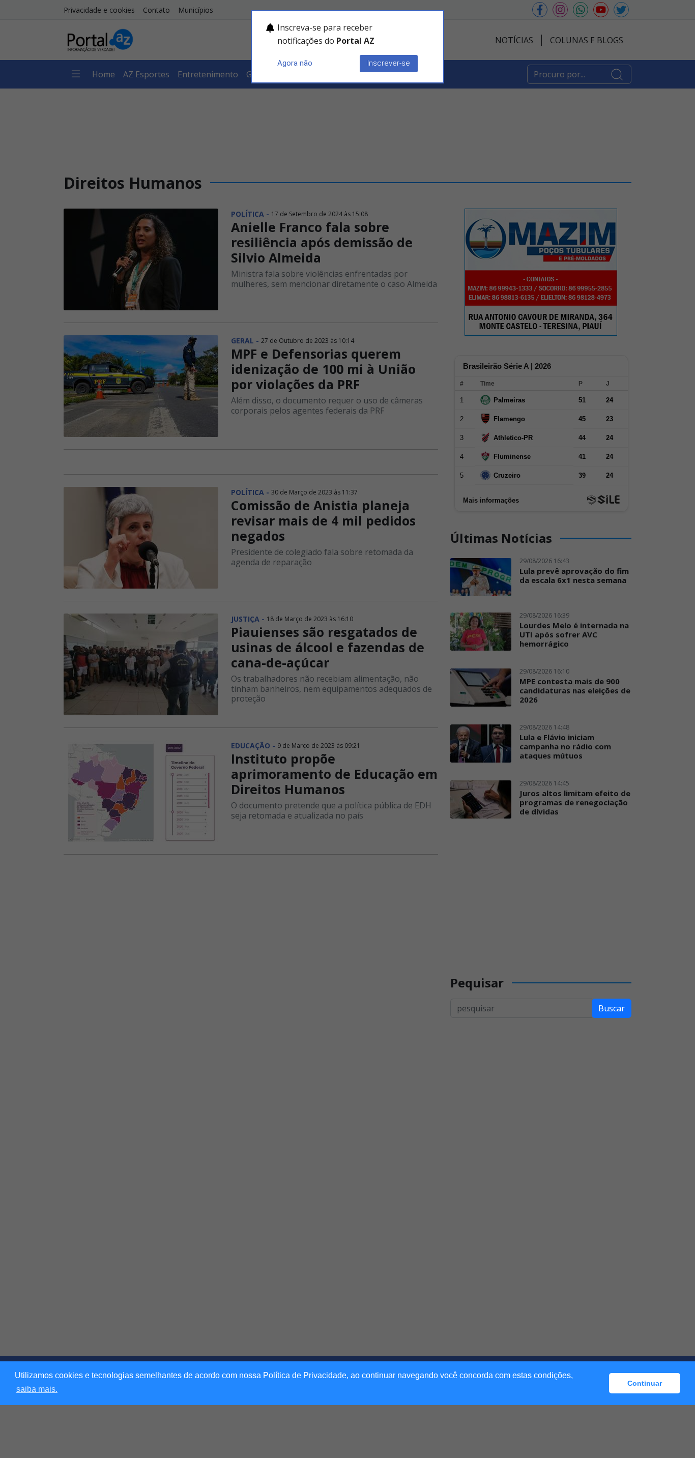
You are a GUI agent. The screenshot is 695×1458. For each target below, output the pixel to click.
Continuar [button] (644, 1383)
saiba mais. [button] (36, 1389)
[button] (598, 1383)
